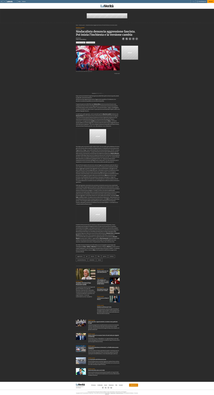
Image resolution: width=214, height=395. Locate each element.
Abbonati (211, 1)
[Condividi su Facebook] (123, 38)
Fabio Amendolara (81, 39)
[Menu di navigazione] (1, 1)
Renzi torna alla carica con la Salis (96, 370)
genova (104, 256)
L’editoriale (100, 385)
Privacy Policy (107, 393)
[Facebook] (103, 388)
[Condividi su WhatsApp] (130, 38)
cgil (86, 256)
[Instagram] (108, 388)
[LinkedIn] (111, 388)
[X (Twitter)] (106, 388)
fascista (92, 256)
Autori (105, 385)
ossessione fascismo (81, 260)
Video (19, 1)
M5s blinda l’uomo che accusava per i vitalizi (102, 290)
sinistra (99, 260)
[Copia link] (136, 38)
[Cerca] (4, 1)
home (77, 25)
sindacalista (91, 260)
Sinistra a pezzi (82, 25)
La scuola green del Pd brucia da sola (97, 359)
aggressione (79, 256)
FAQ (116, 385)
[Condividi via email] (133, 38)
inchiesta (112, 256)
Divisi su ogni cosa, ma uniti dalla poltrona (102, 271)
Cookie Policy (112, 393)
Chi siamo (93, 385)
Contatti (121, 385)
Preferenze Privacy (119, 393)
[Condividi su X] (126, 38)
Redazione (111, 385)
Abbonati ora (133, 385)
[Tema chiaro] (192, 1)
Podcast (24, 1)
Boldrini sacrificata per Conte (104, 307)
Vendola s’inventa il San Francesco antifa (83, 283)
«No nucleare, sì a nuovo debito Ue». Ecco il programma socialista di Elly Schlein (103, 281)
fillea (99, 256)
